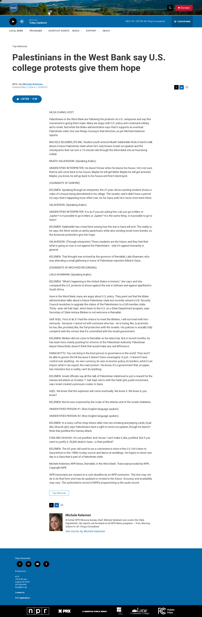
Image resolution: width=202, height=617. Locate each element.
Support (91, 31)
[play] (13, 21)
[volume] (21, 21)
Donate (185, 7)
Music (76, 31)
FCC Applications (22, 598)
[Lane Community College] (140, 611)
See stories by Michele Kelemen (85, 531)
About (106, 31)
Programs (36, 31)
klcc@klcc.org (21, 587)
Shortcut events (59, 31)
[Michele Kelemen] (56, 522)
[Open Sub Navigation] (25, 31)
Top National (19, 46)
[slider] (26, 21)
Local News (16, 31)
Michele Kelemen (33, 84)
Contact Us (20, 593)
